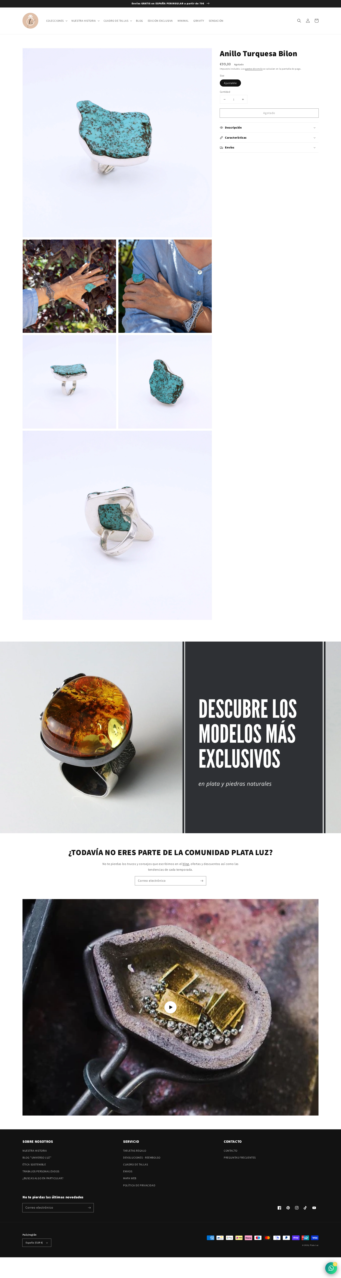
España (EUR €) (34, 1242)
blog (186, 864)
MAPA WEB (129, 1178)
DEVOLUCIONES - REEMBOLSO (141, 1157)
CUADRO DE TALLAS (135, 1164)
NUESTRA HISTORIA (34, 1150)
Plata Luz (314, 1245)
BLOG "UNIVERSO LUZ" (36, 1157)
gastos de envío (254, 68)
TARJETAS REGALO (134, 1150)
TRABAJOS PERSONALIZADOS (40, 1171)
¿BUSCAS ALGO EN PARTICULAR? (42, 1178)
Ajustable (230, 83)
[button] (299, 20)
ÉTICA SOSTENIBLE (34, 1164)
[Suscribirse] (201, 880)
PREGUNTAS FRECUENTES (240, 1157)
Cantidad (225, 91)
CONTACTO (230, 1150)
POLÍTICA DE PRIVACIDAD (139, 1185)
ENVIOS (127, 1171)
